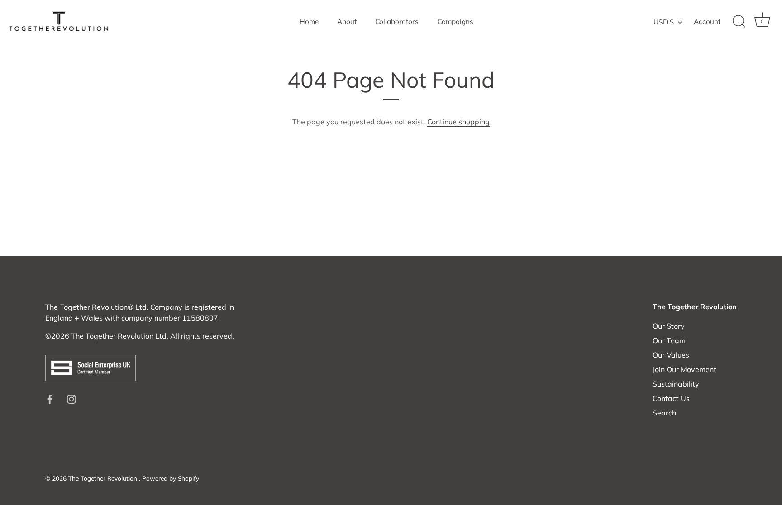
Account (707, 21)
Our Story (669, 325)
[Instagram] (71, 398)
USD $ (663, 22)
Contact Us (671, 398)
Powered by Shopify (170, 478)
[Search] (739, 22)
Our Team (669, 340)
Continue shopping (458, 121)
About (347, 21)
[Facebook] (49, 398)
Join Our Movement (684, 369)
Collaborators (397, 21)
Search (664, 412)
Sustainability (676, 383)
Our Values (671, 354)
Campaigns (455, 21)
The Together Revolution (103, 478)
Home (309, 21)
